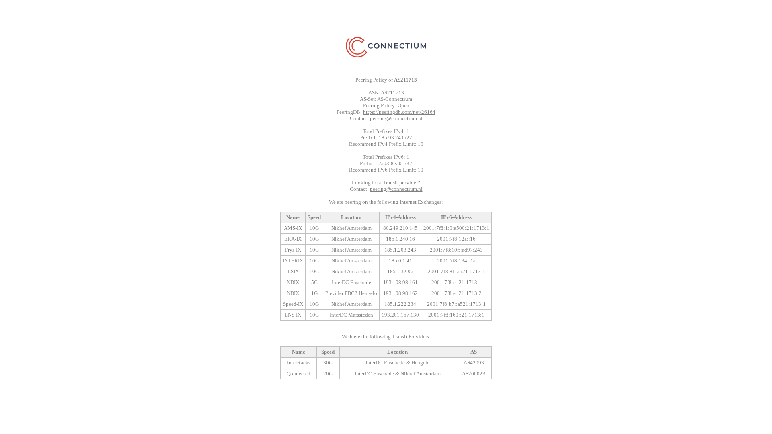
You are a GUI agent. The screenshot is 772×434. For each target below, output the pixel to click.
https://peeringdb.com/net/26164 (399, 112)
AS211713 (392, 93)
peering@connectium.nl (396, 118)
